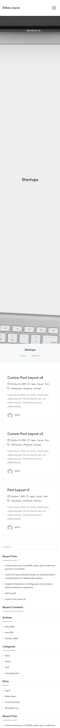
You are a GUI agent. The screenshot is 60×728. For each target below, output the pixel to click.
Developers (16, 388)
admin (17, 415)
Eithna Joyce (11, 7)
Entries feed (10, 696)
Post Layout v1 (18, 490)
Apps (33, 384)
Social (40, 384)
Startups (37, 388)
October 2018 (11, 638)
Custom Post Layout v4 (25, 378)
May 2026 (9, 627)
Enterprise (27, 388)
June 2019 (9, 632)
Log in (7, 690)
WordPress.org (11, 708)
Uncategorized (12, 673)
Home (23, 356)
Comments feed (12, 702)
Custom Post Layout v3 (25, 434)
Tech (47, 384)
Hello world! (10, 593)
